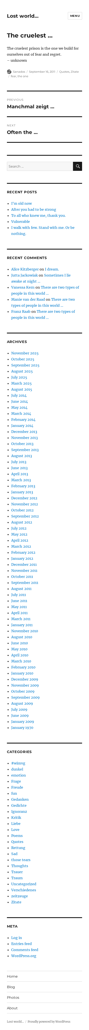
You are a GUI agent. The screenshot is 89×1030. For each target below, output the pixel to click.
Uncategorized (23, 884)
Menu (75, 15)
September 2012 (25, 516)
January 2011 (22, 625)
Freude (17, 787)
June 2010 (19, 643)
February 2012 (23, 552)
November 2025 (25, 353)
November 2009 (25, 685)
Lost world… (22, 16)
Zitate (75, 71)
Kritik (16, 817)
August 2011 (21, 589)
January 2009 (22, 721)
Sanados (19, 71)
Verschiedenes (23, 890)
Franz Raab (20, 311)
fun (14, 793)
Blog (11, 987)
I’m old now (21, 203)
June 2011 (19, 601)
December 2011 (24, 564)
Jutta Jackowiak (24, 275)
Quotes (64, 71)
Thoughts (19, 866)
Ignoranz (19, 811)
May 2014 (19, 407)
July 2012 (19, 528)
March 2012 (21, 546)
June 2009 (20, 715)
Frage (16, 781)
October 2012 (22, 510)
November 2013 (24, 438)
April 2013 (19, 474)
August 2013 (21, 456)
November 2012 (24, 504)
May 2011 (19, 607)
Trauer (17, 872)
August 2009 (22, 703)
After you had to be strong (33, 209)
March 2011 (20, 619)
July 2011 (18, 595)
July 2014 (19, 395)
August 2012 (21, 522)
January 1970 (22, 727)
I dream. (52, 269)
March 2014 (21, 413)
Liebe (16, 823)
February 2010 (23, 667)
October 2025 (22, 359)
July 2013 (18, 462)
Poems (17, 835)
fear (13, 76)
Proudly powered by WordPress (49, 1022)
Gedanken (20, 799)
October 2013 (22, 444)
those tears (20, 860)
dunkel (17, 769)
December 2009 (24, 679)
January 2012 (22, 558)
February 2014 (23, 419)
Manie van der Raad (28, 299)
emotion (18, 775)
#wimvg (18, 763)
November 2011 (24, 570)
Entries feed (21, 944)
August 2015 (21, 389)
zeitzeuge (19, 896)
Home (12, 976)
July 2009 (19, 709)
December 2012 (24, 498)
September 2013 (25, 450)
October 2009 (23, 691)
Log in (16, 938)
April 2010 (19, 655)
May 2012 (19, 534)
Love (15, 829)
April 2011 (19, 613)
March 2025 (21, 383)
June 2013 (19, 468)
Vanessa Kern (23, 287)
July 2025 (19, 377)
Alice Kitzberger (25, 269)
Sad (14, 854)
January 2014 (22, 425)
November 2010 (24, 631)
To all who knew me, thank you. (38, 215)
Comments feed (24, 950)
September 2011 (24, 582)
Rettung (18, 848)
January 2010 (22, 673)
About (12, 1008)
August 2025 (22, 371)
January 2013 (22, 492)
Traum (17, 878)
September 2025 (25, 365)
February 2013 (23, 486)
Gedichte (19, 805)
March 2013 (21, 480)
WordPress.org (23, 956)
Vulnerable (20, 221)
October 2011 (22, 576)
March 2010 (21, 661)
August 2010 (21, 637)
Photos (13, 997)
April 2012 (19, 540)
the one (22, 76)
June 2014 (19, 401)
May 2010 (19, 649)
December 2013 (24, 431)
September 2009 (25, 697)
